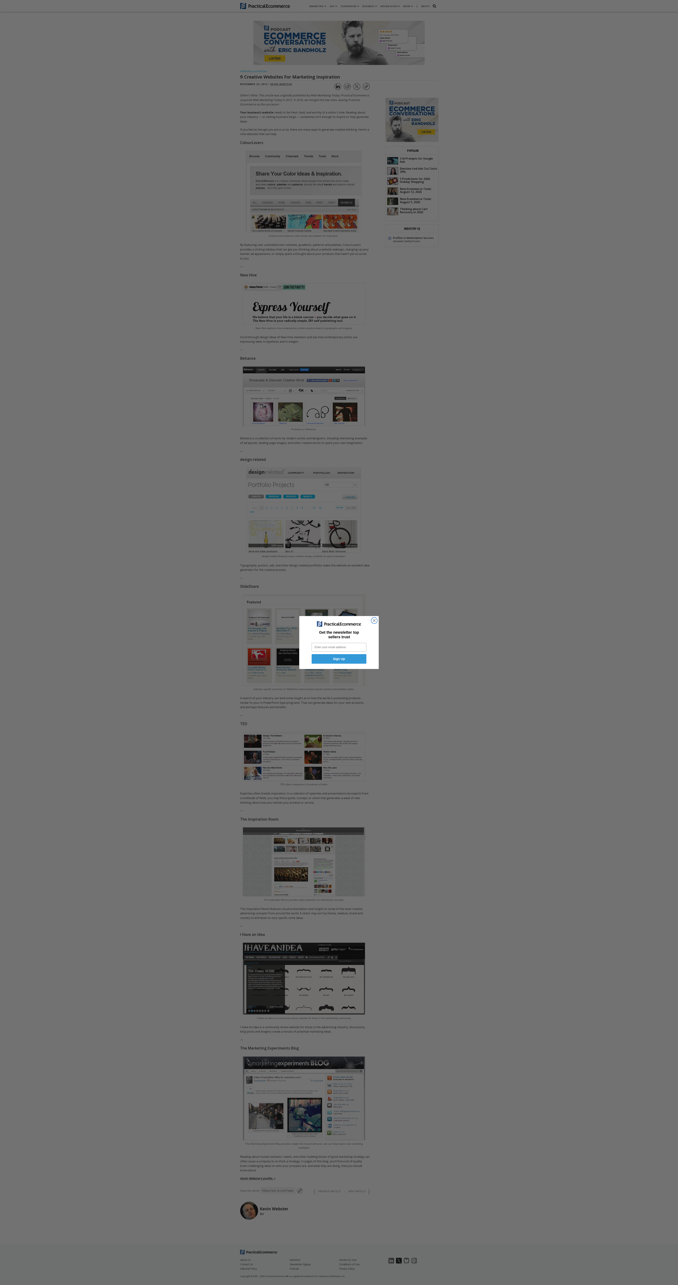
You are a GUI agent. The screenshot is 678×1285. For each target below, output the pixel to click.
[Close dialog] (374, 620)
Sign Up (339, 659)
